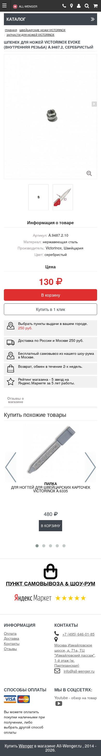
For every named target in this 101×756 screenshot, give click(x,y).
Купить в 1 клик (50, 309)
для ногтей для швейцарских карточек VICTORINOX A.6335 (50, 487)
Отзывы (10, 648)
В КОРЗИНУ (50, 525)
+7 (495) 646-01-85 (78, 634)
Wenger (26, 746)
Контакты (11, 643)
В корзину (50, 295)
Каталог (16, 19)
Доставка (11, 638)
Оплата (10, 633)
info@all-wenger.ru (79, 671)
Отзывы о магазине (15, 400)
